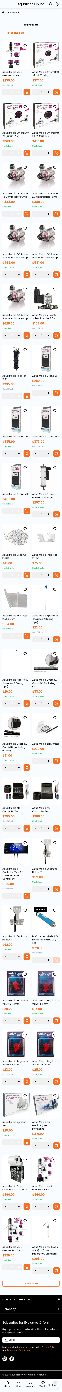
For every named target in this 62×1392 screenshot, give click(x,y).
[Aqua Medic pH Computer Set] (16, 791)
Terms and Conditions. (18, 1350)
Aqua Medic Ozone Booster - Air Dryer (43, 495)
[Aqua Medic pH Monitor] (46, 727)
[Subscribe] (56, 1340)
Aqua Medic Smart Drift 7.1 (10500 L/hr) (15, 134)
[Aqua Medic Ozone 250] (46, 420)
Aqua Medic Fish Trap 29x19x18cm (14, 617)
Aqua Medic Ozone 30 (45, 375)
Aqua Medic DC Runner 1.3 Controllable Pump (15, 195)
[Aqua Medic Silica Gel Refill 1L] (16, 538)
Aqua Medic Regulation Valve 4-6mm (45, 1002)
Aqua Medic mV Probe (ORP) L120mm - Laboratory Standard (45, 1250)
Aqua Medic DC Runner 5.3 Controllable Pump (45, 256)
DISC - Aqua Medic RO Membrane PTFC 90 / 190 (45, 940)
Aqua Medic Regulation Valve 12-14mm (15, 1002)
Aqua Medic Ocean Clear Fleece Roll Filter (14, 1188)
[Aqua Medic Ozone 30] (46, 359)
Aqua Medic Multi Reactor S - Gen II (12, 73)
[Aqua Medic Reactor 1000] (16, 359)
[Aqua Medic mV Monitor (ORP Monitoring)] (46, 1105)
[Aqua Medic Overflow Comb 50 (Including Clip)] (46, 663)
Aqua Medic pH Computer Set (11, 809)
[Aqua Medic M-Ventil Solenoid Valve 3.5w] (46, 298)
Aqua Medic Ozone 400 (15, 494)
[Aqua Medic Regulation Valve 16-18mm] (16, 1044)
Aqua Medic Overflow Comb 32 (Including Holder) (14, 747)
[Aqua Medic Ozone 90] (16, 420)
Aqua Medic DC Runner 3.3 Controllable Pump (15, 256)
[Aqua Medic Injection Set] (16, 1105)
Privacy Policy (49, 1347)
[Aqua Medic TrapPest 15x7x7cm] (46, 538)
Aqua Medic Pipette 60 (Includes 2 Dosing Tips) (15, 683)
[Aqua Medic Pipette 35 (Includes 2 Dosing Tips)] (46, 598)
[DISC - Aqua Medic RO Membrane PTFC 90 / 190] (46, 919)
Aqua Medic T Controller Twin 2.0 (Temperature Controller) (12, 873)
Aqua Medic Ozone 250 (45, 436)
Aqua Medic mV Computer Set (41, 809)
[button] (58, 4)
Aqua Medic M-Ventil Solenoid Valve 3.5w (44, 316)
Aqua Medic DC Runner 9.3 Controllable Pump (15, 316)
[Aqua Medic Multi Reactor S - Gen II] (16, 55)
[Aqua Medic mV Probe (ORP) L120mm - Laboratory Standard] (46, 1230)
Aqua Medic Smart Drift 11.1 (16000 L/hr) (45, 134)
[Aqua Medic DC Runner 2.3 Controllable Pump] (46, 176)
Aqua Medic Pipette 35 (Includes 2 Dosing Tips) (45, 619)
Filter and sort (15, 32)
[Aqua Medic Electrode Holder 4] (16, 919)
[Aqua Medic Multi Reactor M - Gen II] (16, 1230)
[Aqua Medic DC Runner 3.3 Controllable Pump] (16, 237)
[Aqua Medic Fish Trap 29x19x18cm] (16, 598)
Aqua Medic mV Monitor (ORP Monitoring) (41, 1125)
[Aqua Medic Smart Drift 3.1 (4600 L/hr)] (46, 55)
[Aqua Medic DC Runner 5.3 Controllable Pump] (46, 237)
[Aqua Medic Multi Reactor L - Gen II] (46, 1169)
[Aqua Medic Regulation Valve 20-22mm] (46, 1044)
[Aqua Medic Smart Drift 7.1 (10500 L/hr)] (16, 116)
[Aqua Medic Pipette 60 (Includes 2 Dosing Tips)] (16, 663)
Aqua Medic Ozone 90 (15, 436)
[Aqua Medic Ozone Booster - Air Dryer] (46, 477)
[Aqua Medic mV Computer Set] (46, 791)
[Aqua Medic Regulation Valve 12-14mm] (16, 983)
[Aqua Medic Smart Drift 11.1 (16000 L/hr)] (46, 116)
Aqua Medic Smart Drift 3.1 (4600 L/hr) (45, 73)
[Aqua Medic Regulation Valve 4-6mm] (46, 983)
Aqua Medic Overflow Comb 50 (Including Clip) (44, 683)
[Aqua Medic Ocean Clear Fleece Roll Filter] (16, 1169)
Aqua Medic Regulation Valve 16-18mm (15, 1063)
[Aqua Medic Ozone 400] (16, 477)
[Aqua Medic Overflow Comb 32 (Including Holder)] (16, 727)
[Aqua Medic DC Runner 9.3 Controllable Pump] (16, 298)
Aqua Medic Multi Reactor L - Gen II (42, 1188)
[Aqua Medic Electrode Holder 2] (46, 852)
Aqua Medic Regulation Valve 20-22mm (45, 1063)
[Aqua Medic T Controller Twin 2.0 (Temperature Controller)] (16, 852)
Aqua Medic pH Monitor (45, 743)
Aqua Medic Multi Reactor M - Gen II (12, 1248)
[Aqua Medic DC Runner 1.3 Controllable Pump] (16, 176)
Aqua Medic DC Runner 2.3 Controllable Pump (45, 195)
